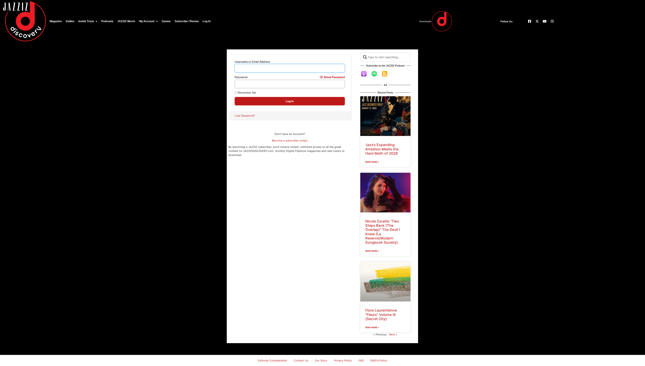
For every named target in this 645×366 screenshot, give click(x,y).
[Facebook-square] (529, 21)
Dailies (70, 21)
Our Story (321, 360)
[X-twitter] (537, 21)
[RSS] (386, 73)
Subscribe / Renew (187, 21)
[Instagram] (552, 21)
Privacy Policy (343, 360)
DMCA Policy (378, 360)
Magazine (56, 21)
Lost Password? (245, 115)
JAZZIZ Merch (126, 21)
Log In (207, 21)
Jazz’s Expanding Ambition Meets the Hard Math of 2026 (382, 149)
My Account (146, 21)
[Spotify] (376, 73)
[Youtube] (544, 21)
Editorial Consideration (272, 360)
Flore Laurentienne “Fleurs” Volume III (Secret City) (381, 314)
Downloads (425, 21)
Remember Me (246, 92)
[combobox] (385, 57)
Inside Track (86, 21)
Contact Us (301, 360)
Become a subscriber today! (290, 140)
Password (241, 77)
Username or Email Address (252, 61)
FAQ (361, 360)
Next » (393, 334)
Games (166, 21)
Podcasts (107, 21)
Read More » (372, 162)
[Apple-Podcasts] (365, 73)
